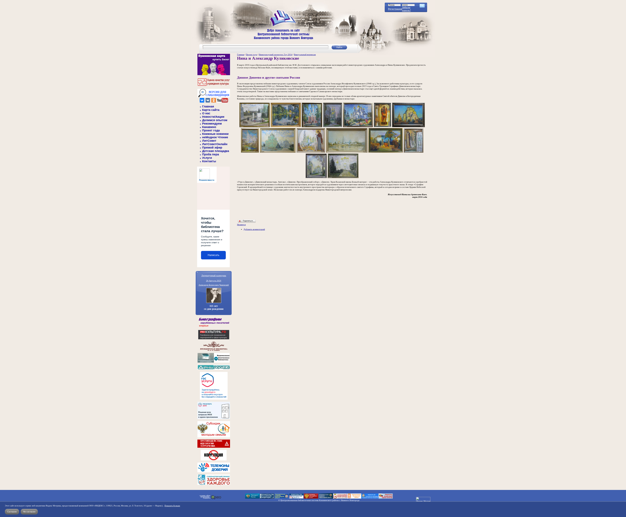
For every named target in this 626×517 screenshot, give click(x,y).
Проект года (211, 130)
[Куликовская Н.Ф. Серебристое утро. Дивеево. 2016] (277, 152)
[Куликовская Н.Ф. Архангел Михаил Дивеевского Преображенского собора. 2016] (382, 127)
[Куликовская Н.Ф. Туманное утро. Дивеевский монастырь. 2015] (347, 152)
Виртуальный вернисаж (305, 54)
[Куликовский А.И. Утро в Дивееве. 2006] (358, 127)
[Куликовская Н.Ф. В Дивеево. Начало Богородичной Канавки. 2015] (385, 152)
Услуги (207, 157)
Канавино (209, 127)
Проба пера (210, 154)
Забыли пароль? (406, 9)
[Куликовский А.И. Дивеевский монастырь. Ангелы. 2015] (254, 127)
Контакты (209, 161)
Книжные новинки (215, 133)
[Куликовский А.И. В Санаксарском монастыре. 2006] (312, 127)
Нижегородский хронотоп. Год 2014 (275, 54)
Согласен (12, 511)
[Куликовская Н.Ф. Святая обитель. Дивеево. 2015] (249, 152)
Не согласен (29, 511)
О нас (206, 113)
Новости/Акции (213, 116)
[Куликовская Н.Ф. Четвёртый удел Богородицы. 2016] (311, 152)
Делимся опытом (214, 120)
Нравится (241, 224)
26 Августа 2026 (213, 280)
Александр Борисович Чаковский (214, 285)
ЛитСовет (209, 140)
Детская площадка (215, 151)
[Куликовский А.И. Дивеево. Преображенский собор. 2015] (343, 178)
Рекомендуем (212, 123)
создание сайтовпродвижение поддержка (205, 497)
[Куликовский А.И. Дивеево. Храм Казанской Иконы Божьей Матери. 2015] (333, 127)
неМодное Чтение (215, 137)
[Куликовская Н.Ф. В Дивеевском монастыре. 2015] (316, 178)
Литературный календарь (213, 275)
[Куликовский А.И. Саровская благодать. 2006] (285, 127)
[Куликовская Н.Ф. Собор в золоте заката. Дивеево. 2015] (408, 127)
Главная (208, 106)
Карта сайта (210, 110)
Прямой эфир (212, 147)
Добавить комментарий (254, 229)
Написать (213, 255)
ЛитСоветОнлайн (214, 144)
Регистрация (395, 8)
